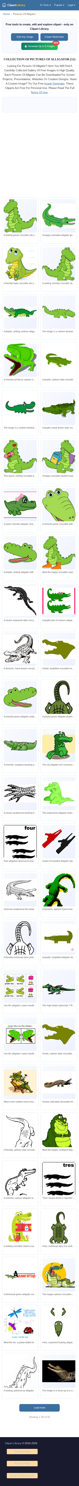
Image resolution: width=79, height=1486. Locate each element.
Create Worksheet (54, 36)
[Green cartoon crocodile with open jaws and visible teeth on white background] (58, 360)
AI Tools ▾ (45, 5)
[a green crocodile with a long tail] (58, 312)
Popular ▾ (59, 5)
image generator (54, 83)
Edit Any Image (25, 36)
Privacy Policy (22, 1463)
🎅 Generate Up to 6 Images (41, 45)
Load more (39, 1407)
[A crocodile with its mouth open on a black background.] (58, 1371)
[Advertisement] (39, 155)
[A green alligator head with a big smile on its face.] (20, 408)
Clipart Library (13, 1443)
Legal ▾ (71, 5)
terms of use (39, 92)
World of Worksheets (22, 1475)
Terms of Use (22, 1451)
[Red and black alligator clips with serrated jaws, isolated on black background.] (58, 841)
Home (6, 14)
